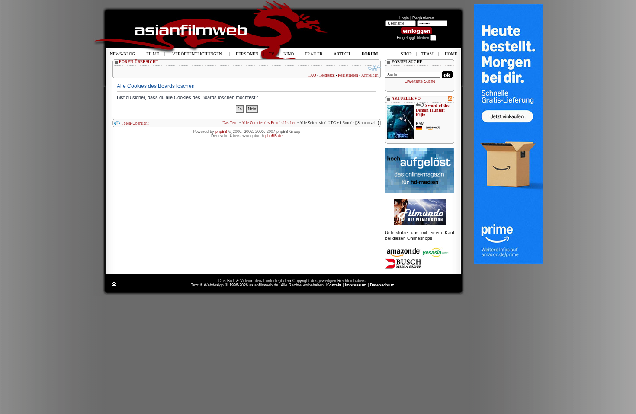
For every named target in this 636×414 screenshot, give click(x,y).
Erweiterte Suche (420, 81)
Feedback (327, 75)
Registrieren (423, 18)
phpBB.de (274, 136)
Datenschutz (382, 285)
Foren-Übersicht (135, 123)
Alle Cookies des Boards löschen (268, 123)
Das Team (230, 123)
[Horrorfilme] (420, 223)
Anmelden (370, 75)
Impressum (355, 285)
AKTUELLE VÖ (406, 98)
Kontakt (333, 285)
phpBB (221, 131)
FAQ (312, 75)
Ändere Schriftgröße (374, 68)
